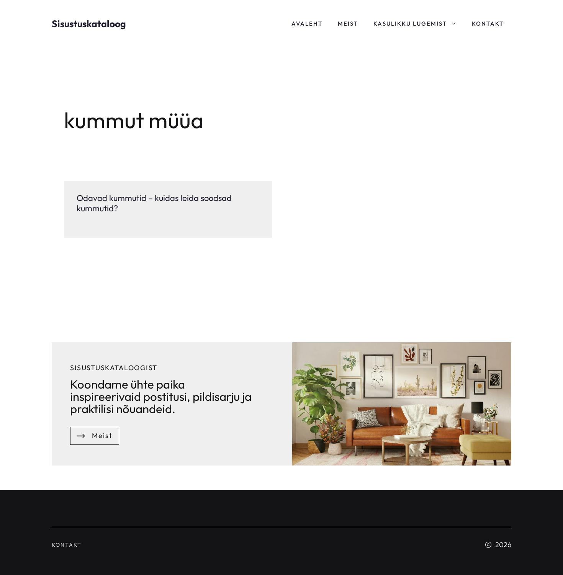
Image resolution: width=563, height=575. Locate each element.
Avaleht (306, 23)
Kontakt (488, 23)
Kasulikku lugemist (410, 23)
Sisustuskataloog (89, 24)
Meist (348, 23)
